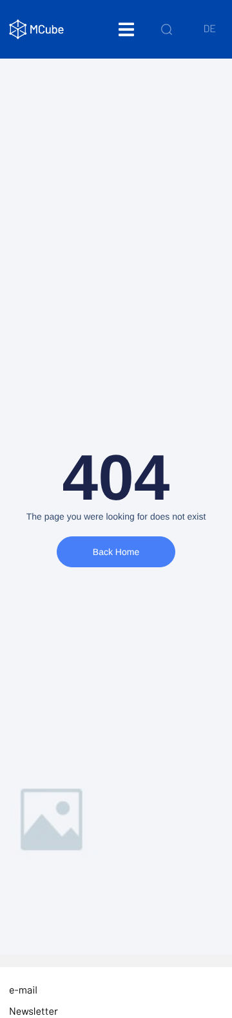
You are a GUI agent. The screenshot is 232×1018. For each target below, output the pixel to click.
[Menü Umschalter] (126, 29)
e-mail (23, 990)
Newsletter (33, 1011)
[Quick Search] (167, 29)
